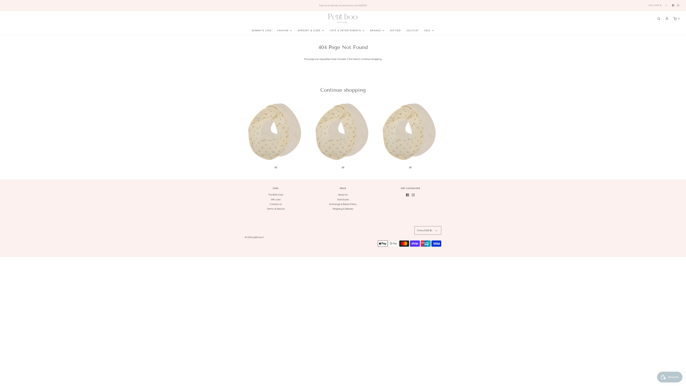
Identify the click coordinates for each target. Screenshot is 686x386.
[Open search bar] (659, 19)
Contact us (276, 204)
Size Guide (343, 199)
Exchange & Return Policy (343, 204)
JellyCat (412, 30)
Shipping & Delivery (343, 208)
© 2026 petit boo (254, 237)
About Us (343, 194)
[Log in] (667, 18)
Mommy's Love (262, 30)
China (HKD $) (655, 5)
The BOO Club (275, 194)
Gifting (395, 30)
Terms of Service (276, 208)
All (275, 167)
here (355, 59)
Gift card (275, 199)
